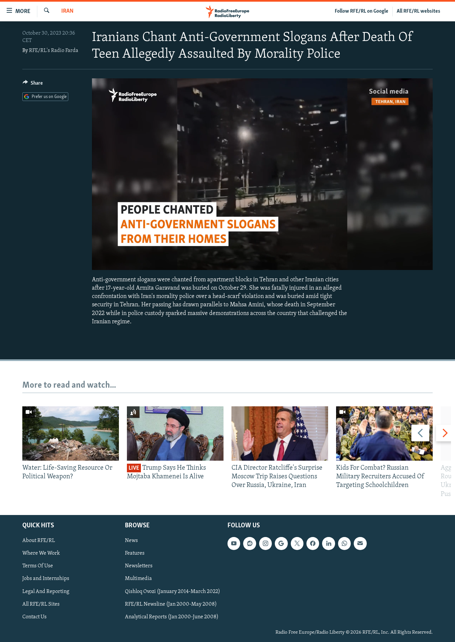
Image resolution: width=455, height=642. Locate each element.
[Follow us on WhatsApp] (344, 543)
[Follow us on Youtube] (234, 543)
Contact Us (34, 617)
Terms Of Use (37, 566)
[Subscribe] (360, 543)
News (131, 540)
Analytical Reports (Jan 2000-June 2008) (172, 617)
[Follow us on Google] (281, 543)
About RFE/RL (38, 540)
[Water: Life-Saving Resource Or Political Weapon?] (70, 433)
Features (135, 553)
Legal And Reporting (45, 591)
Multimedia (138, 578)
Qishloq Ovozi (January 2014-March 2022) (172, 591)
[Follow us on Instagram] (265, 543)
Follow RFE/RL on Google (361, 11)
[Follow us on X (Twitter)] (297, 543)
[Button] (33, 84)
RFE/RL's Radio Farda (53, 50)
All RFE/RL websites (418, 11)
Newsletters (139, 566)
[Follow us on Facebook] (312, 543)
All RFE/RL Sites (41, 604)
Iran (67, 11)
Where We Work (41, 553)
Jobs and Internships (45, 578)
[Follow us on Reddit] (249, 543)
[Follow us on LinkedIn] (328, 543)
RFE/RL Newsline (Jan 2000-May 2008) (171, 604)
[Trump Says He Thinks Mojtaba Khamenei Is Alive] (175, 433)
